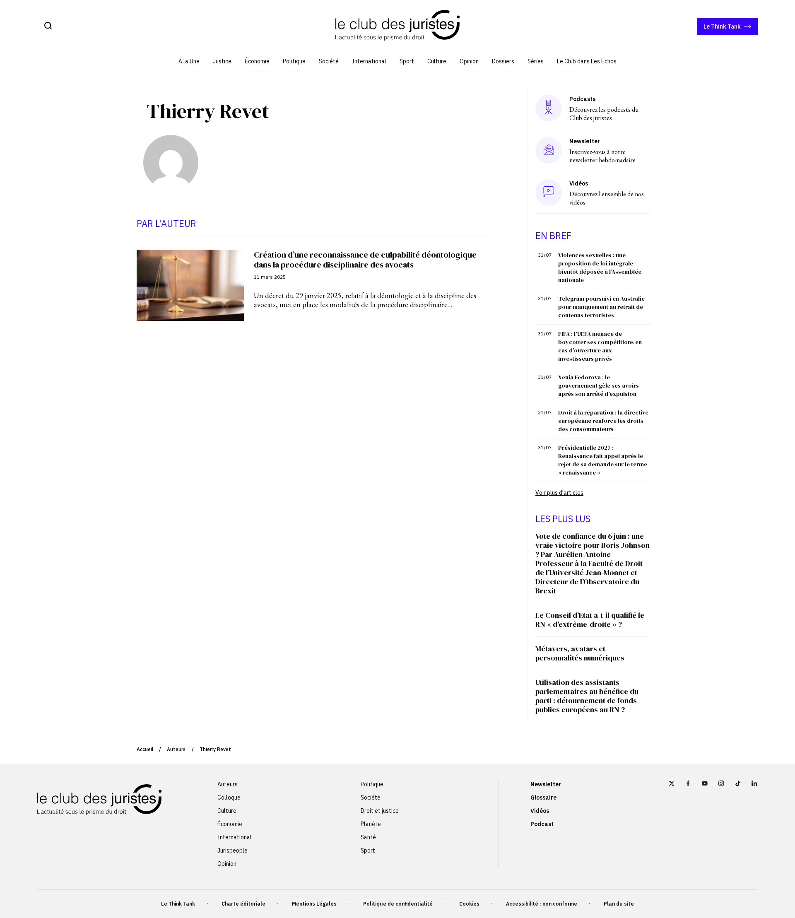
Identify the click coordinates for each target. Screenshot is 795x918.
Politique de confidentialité (398, 904)
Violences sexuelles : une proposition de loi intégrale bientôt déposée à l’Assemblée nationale (599, 267)
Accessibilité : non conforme (541, 904)
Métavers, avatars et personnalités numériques (579, 653)
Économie (257, 61)
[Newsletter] (549, 150)
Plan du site (619, 904)
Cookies (469, 904)
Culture (436, 61)
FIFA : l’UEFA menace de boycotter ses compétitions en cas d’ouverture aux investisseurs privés (600, 346)
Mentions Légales (314, 904)
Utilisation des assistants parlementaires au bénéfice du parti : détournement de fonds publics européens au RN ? (586, 696)
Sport (407, 61)
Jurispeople (232, 850)
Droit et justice (380, 810)
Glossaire (543, 797)
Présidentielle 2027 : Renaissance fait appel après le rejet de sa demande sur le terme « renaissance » (602, 460)
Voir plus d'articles (559, 492)
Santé (368, 837)
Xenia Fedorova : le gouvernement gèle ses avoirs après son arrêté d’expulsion (598, 385)
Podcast (542, 824)
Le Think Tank (722, 26)
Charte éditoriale (243, 904)
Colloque (229, 797)
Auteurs (176, 749)
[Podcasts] (548, 108)
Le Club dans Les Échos (587, 61)
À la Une (189, 61)
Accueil (145, 749)
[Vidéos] (548, 192)
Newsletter (545, 784)
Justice (222, 61)
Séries (536, 61)
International (369, 61)
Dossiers (503, 61)
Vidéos (539, 810)
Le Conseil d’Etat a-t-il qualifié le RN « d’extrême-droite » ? (589, 619)
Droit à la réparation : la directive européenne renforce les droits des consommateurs (603, 420)
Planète (371, 824)
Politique (294, 61)
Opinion (469, 61)
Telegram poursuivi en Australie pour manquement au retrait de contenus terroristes (601, 306)
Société (329, 61)
